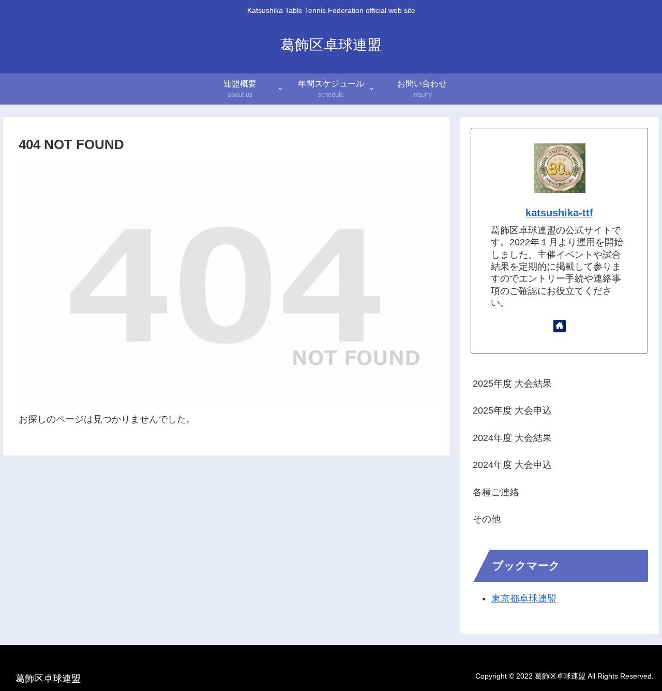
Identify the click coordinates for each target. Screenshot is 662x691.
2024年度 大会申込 (512, 465)
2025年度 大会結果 (512, 383)
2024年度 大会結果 (512, 438)
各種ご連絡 (496, 492)
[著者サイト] (559, 326)
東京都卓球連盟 (523, 598)
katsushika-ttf (559, 212)
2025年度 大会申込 (512, 410)
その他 (487, 519)
